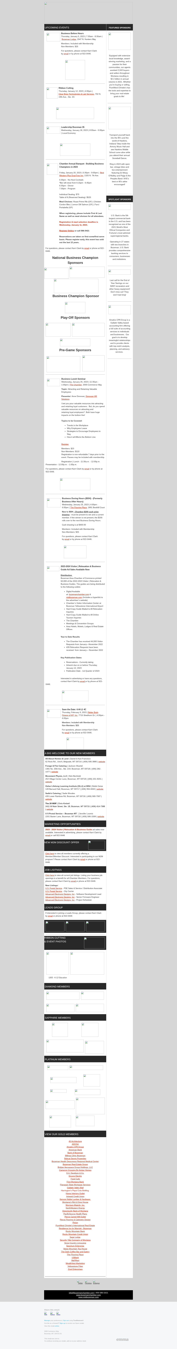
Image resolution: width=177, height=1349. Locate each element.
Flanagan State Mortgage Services (75, 1185)
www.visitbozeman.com (88, 1297)
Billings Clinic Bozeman (75, 1155)
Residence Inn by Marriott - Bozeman (75, 1228)
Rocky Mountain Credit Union (75, 1234)
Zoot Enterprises (75, 1269)
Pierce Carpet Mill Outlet (75, 1217)
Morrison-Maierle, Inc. (75, 1205)
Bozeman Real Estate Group (75, 1164)
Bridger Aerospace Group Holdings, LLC (75, 1167)
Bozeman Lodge (69, 39)
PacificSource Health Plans (75, 1214)
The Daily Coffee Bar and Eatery (75, 1252)
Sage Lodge (75, 1237)
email (66, 54)
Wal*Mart (75, 1260)
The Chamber (76, 385)
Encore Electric (75, 1176)
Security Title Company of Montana (75, 1240)
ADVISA (75, 1144)
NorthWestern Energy (75, 1208)
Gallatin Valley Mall (75, 1188)
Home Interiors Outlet (75, 1193)
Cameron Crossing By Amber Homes (75, 1170)
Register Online (66, 231)
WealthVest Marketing (75, 1263)
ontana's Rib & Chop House (76, 1202)
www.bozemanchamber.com (88, 1295)
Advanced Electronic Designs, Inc (60, 894)
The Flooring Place (78, 507)
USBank (75, 1257)
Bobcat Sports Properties (75, 1158)
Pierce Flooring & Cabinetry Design (75, 1220)
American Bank (75, 1150)
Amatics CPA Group (75, 1147)
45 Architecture (75, 1141)
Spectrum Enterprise (75, 1246)
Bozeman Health (59, 1161)
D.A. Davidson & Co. (75, 1173)
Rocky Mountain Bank (75, 1231)
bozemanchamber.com (79, 594)
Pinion (75, 1222)
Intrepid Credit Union (75, 1196)
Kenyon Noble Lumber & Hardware (75, 1199)
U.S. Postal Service (53, 888)
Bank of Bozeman (75, 1153)
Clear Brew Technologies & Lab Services (76, 94)
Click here (49, 853)
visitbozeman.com (74, 597)
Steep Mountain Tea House (75, 1249)
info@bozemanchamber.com (81, 1293)
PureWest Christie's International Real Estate (75, 1225)
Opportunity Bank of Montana (75, 1211)
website (101, 761)
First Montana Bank (75, 1182)
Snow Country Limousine (75, 1243)
